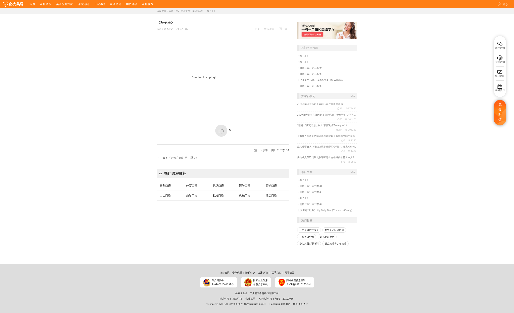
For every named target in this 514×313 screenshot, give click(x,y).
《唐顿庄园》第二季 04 (309, 68)
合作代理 (237, 272)
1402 (352, 151)
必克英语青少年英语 (335, 243)
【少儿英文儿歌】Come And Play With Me (320, 80)
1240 (352, 140)
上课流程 (99, 4)
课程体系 (45, 4)
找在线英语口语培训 (255, 304)
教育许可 (237, 298)
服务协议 (224, 272)
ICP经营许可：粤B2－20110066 (276, 298)
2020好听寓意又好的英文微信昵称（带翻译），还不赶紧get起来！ (327, 114)
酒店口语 (271, 195)
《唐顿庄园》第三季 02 (309, 86)
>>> (353, 96)
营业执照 (250, 298)
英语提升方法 (64, 4)
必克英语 (168, 29)
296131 (350, 129)
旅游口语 (191, 195)
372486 (350, 108)
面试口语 (271, 185)
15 (340, 108)
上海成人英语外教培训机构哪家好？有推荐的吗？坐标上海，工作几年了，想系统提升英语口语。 (327, 136)
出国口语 (165, 195)
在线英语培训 (306, 236)
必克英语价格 (327, 236)
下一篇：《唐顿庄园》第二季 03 (177, 157)
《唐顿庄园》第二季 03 (309, 74)
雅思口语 (218, 195)
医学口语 (244, 185)
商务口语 (165, 185)
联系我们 (276, 272)
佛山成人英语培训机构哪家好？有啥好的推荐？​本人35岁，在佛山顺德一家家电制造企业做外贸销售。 (327, 157)
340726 (350, 119)
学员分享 (131, 4)
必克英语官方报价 (309, 230)
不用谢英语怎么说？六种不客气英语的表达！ (321, 104)
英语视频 (197, 11)
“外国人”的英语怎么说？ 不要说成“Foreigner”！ (322, 125)
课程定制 (83, 4)
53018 (269, 29)
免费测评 (500, 112)
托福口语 (244, 195)
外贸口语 (191, 185)
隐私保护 (250, 272)
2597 (352, 161)
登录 (505, 4)
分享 (283, 29)
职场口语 (218, 185)
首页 (32, 4)
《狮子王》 (303, 55)
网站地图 (289, 272)
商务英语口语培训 (334, 230)
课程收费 (147, 4)
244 (339, 129)
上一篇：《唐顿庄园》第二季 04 (269, 150)
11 (340, 119)
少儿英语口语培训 (309, 243)
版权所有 (263, 272)
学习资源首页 (183, 11)
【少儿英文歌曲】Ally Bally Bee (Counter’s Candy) (324, 210)
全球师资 (115, 4)
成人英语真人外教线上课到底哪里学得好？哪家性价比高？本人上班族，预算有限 (327, 146)
